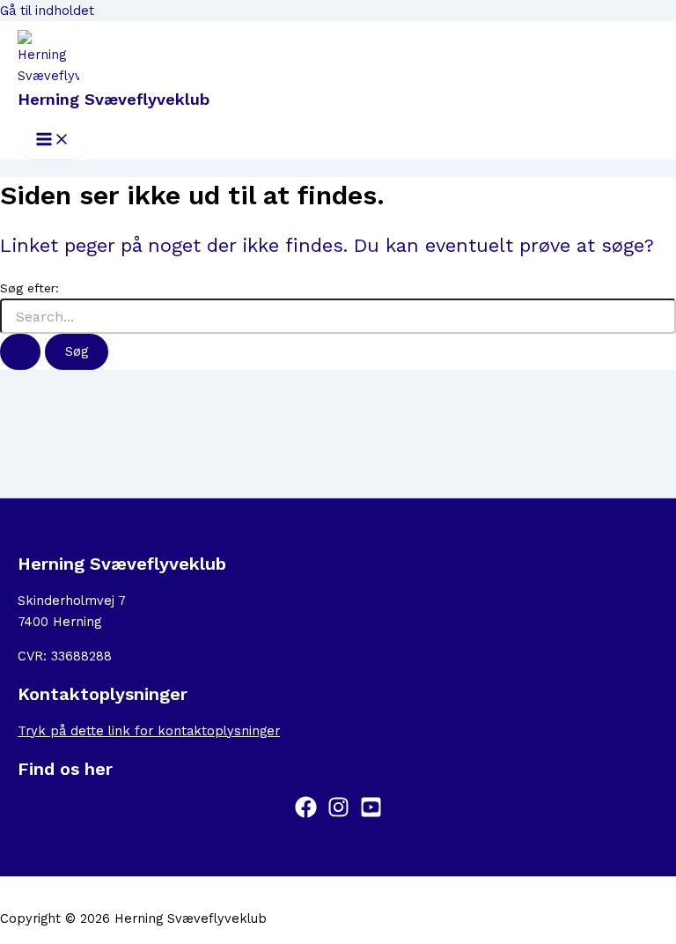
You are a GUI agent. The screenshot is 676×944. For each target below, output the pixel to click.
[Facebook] (306, 814)
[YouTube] (371, 814)
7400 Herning (59, 622)
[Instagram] (338, 814)
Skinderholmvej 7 (72, 600)
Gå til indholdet (47, 10)
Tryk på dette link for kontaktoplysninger (149, 731)
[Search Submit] (20, 352)
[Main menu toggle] (53, 140)
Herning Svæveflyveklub (113, 99)
